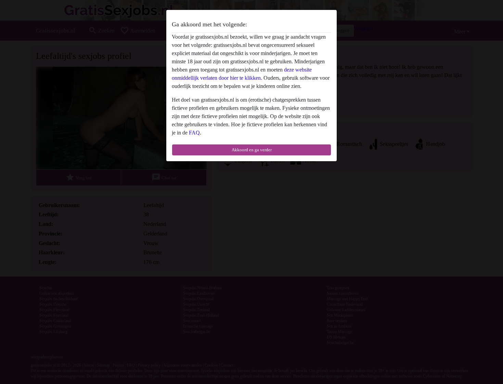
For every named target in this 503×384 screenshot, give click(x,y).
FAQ (194, 133)
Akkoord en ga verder (252, 149)
